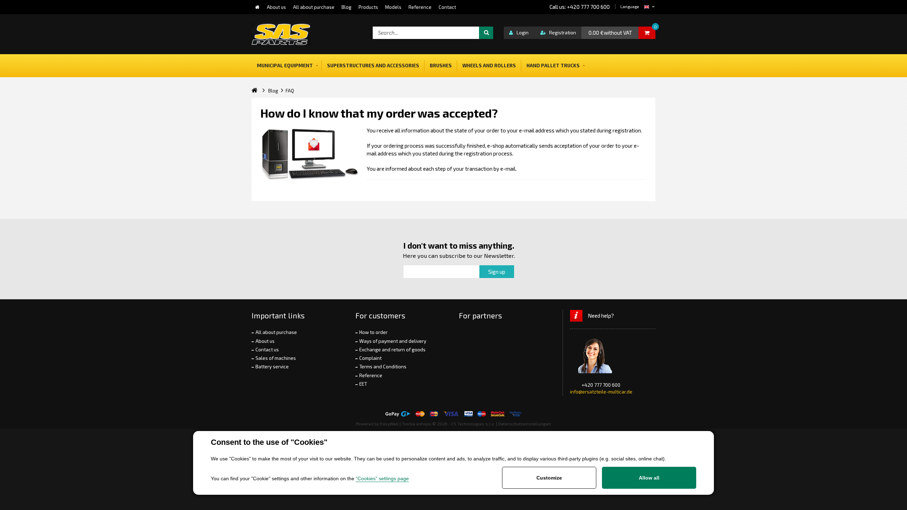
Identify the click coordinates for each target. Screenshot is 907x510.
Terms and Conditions (382, 366)
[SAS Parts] (281, 34)
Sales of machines (275, 358)
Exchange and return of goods (392, 349)
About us (265, 341)
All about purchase (276, 332)
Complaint (370, 358)
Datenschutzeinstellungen (524, 423)
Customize (549, 478)
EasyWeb (389, 423)
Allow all (649, 478)
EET (363, 384)
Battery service (272, 366)
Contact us (267, 349)
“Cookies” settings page (382, 478)
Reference (370, 375)
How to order (373, 332)
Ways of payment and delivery (392, 341)
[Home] (257, 7)
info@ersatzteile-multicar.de (601, 392)
